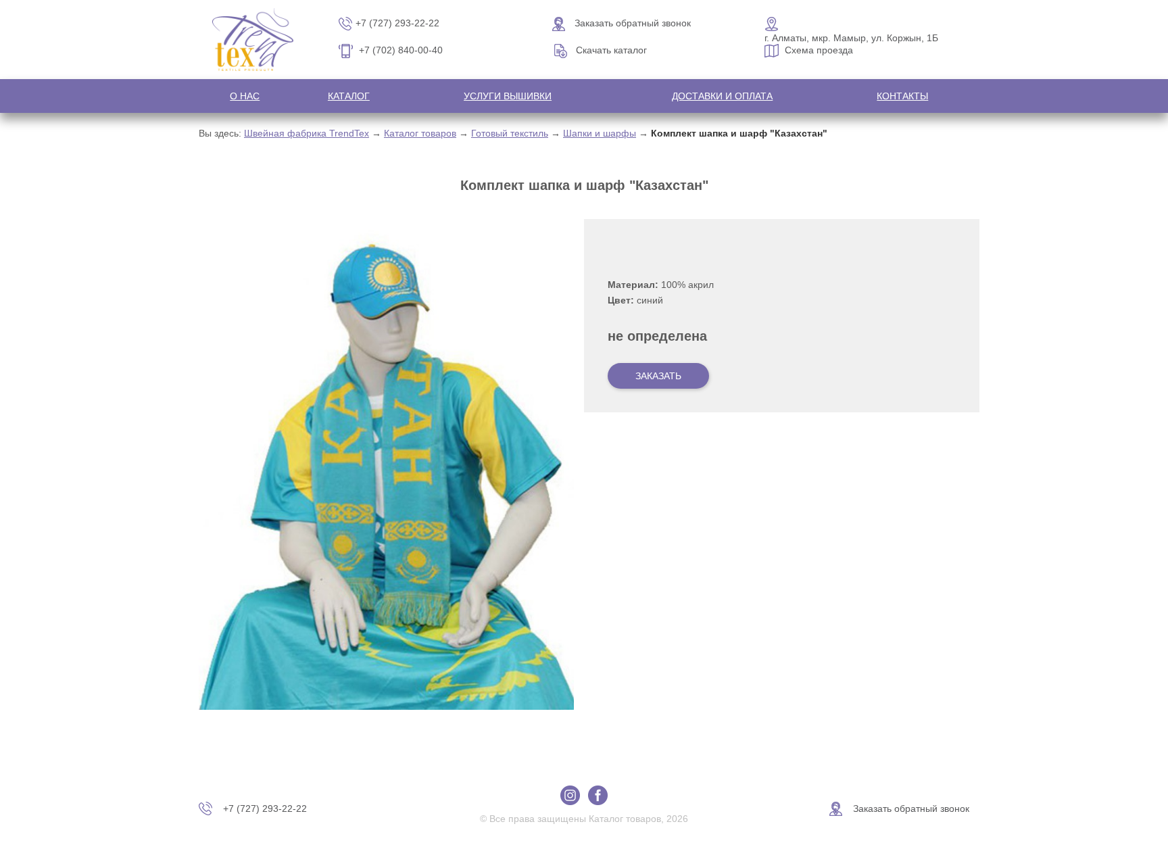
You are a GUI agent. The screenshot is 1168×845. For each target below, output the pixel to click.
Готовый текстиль (509, 133)
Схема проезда (819, 50)
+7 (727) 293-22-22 (397, 23)
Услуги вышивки (508, 96)
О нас (245, 96)
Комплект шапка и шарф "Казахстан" (739, 133)
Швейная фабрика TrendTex (306, 133)
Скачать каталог (611, 50)
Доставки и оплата (722, 96)
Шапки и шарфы (599, 133)
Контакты (902, 96)
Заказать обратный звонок (633, 23)
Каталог (349, 96)
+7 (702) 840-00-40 (401, 50)
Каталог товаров (420, 133)
